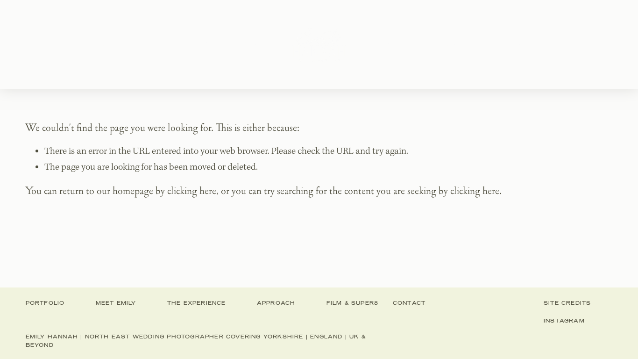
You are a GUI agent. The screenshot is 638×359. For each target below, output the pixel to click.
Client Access (529, 44)
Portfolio (98, 44)
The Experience (238, 44)
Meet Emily (161, 44)
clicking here (191, 191)
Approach (395, 44)
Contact (458, 44)
